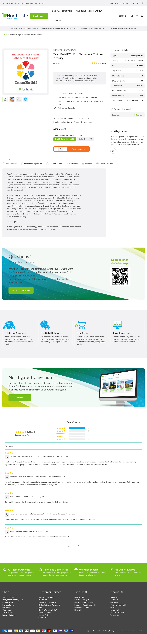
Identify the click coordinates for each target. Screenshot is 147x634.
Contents (73, 163)
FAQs (40, 607)
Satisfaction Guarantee (46, 597)
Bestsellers (6, 607)
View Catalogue (7, 612)
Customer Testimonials (118, 605)
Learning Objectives (33, 163)
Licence (88, 163)
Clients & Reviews (95, 11)
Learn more (20, 398)
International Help (44, 612)
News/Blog (78, 610)
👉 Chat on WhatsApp (21, 290)
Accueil (4, 35)
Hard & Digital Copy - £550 (64, 139)
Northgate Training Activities (65, 50)
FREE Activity (79, 597)
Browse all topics (8, 605)
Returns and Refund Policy (47, 602)
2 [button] (72, 545)
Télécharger (138, 115)
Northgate (114, 597)
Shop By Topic (38, 16)
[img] (9, 453)
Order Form (6, 610)
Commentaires (106, 163)
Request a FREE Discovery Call (85, 605)
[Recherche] (131, 15)
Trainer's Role (56, 163)
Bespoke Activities (44, 615)
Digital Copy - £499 (85, 139)
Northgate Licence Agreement (49, 605)
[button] (96, 63)
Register (126, 3)
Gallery (112, 607)
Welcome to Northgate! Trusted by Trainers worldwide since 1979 (24, 3)
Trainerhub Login (115, 3)
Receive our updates (81, 607)
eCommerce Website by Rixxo (135, 631)
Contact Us (42, 618)
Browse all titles (8, 602)
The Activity (11, 163)
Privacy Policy (115, 610)
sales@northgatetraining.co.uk (12, 600)
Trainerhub (81, 11)
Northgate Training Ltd (116, 631)
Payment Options (8, 615)
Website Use (114, 615)
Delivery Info (43, 600)
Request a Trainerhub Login (83, 602)
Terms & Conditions (117, 612)
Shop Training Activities (62, 11)
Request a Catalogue (81, 600)
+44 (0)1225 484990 (9, 597)
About (56, 21)
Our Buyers (114, 602)
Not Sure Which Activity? (47, 610)
